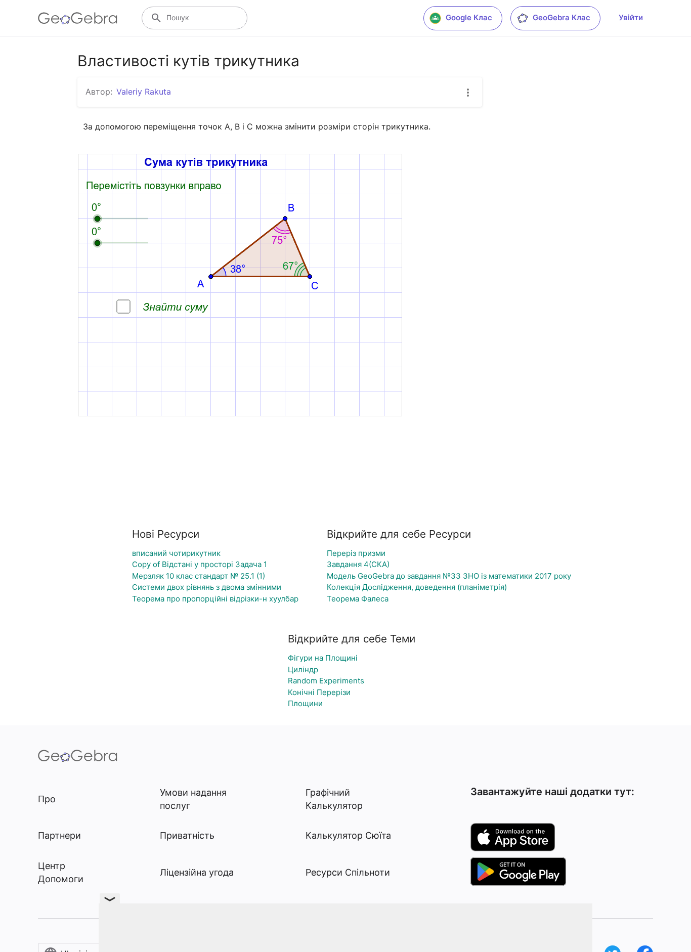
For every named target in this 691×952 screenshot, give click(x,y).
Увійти (631, 17)
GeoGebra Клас (561, 17)
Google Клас (469, 17)
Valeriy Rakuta (143, 91)
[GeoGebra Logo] (77, 18)
